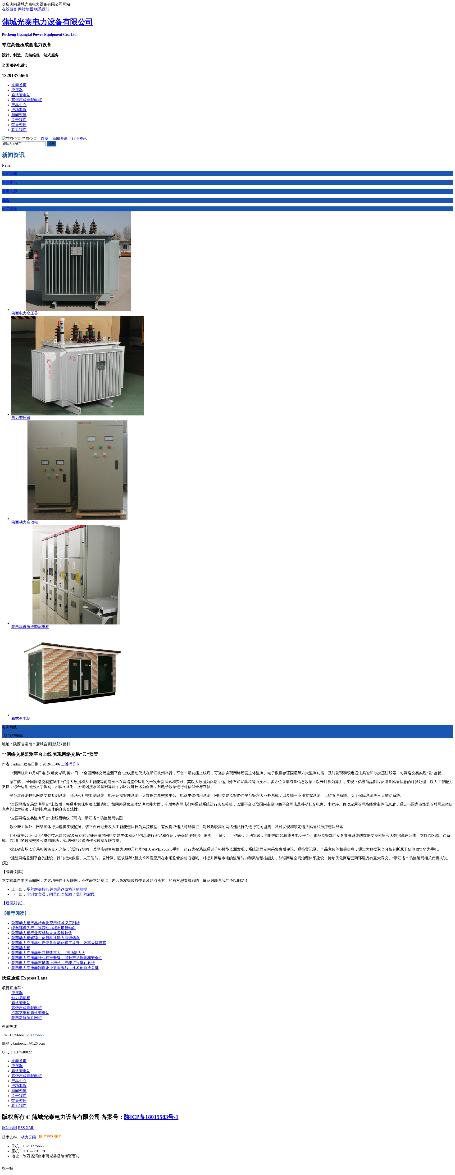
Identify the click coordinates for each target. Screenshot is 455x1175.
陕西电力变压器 (24, 313)
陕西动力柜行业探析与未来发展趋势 (41, 933)
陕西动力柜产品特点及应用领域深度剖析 (45, 923)
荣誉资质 (19, 125)
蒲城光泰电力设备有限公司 (47, 22)
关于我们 (19, 120)
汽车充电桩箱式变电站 (30, 1013)
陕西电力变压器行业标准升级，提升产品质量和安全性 (56, 958)
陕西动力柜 (20, 948)
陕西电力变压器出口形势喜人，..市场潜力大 (48, 953)
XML (30, 1128)
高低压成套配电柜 (26, 100)
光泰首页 (19, 85)
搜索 (51, 144)
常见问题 (9, 191)
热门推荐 (9, 209)
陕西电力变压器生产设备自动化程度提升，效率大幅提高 (58, 943)
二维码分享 (70, 764)
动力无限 (28, 1137)
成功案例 (19, 110)
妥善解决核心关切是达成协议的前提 (57, 889)
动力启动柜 (20, 998)
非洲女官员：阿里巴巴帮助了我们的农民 (61, 894)
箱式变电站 (20, 95)
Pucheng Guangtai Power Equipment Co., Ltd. (39, 34)
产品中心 (19, 105)
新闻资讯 (19, 115)
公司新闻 (9, 174)
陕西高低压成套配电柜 (30, 627)
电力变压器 (20, 418)
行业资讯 (79, 139)
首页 (44, 139)
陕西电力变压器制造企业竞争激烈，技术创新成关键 (55, 968)
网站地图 (26, 9)
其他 (5, 200)
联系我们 (41, 9)
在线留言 (10, 9)
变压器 (17, 90)
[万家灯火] (49, 1137)
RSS (22, 1128)
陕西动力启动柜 (24, 522)
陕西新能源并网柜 (26, 1018)
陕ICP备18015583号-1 (151, 1117)
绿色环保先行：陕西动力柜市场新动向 (43, 928)
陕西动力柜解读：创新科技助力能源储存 (45, 938)
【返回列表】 (13, 903)
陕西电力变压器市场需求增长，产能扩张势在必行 (53, 963)
